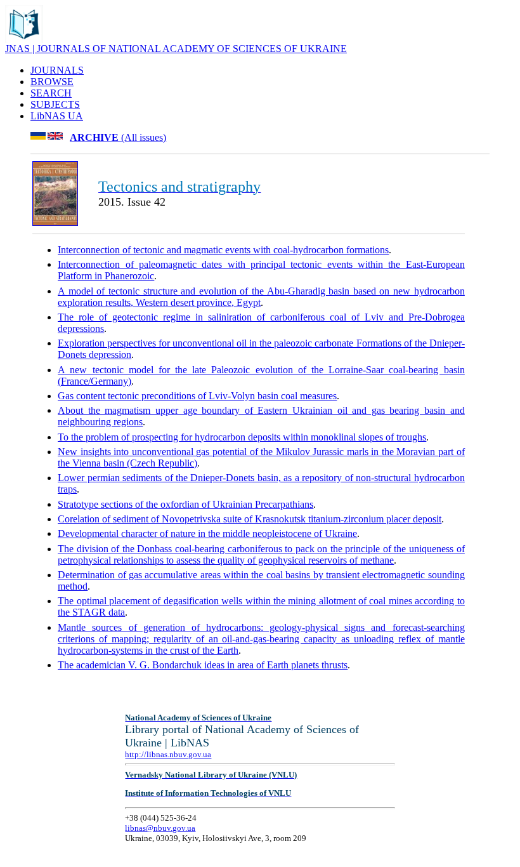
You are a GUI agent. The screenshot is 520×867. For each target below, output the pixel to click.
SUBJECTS (55, 104)
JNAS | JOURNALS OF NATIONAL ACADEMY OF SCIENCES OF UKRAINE (176, 48)
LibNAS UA (56, 115)
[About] (24, 39)
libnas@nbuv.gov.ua (160, 828)
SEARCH (51, 93)
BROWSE (52, 81)
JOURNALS (57, 70)
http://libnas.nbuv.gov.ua (168, 754)
